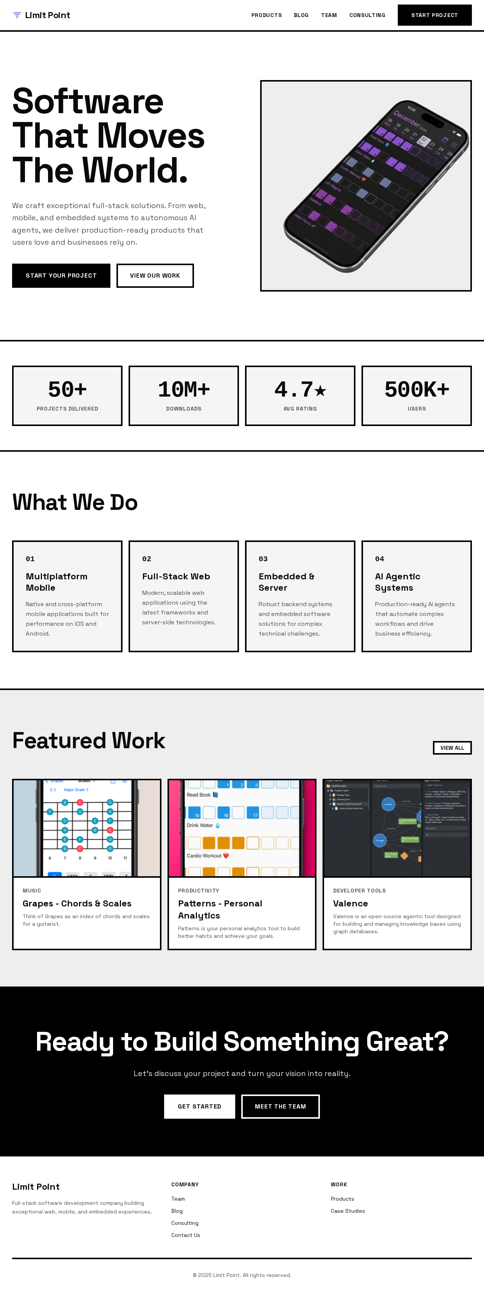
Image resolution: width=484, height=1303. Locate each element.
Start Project (434, 15)
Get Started (200, 1106)
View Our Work (155, 275)
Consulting (367, 15)
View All (452, 747)
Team (329, 15)
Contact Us (185, 1235)
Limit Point (47, 15)
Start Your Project (61, 275)
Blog (301, 15)
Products (266, 15)
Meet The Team (280, 1106)
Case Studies (348, 1210)
